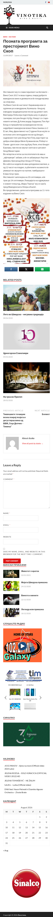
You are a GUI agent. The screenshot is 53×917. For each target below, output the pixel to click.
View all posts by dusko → (32, 443)
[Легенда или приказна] (11, 609)
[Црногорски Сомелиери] (26, 350)
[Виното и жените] (11, 595)
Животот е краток (30, 571)
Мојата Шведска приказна (34, 582)
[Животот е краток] (11, 571)
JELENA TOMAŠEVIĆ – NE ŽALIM (20, 780)
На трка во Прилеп (12, 396)
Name (6, 513)
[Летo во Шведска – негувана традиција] (26, 311)
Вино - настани (9, 37)
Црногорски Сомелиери (15, 353)
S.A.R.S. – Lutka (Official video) (18, 785)
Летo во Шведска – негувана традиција (23, 314)
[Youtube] (48, 2)
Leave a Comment (21, 56)
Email (6, 525)
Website (7, 537)
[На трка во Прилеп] (26, 394)
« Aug (5, 850)
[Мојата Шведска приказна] (11, 582)
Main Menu (14, 27)
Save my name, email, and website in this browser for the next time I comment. (24, 553)
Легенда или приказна (32, 609)
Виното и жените (29, 595)
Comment (8, 479)
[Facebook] (46, 2)
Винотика (22, 915)
